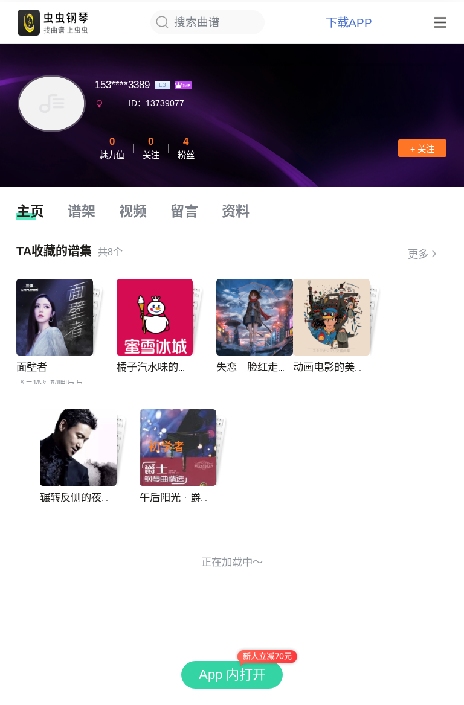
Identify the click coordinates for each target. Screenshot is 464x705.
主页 (30, 211)
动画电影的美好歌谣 (339, 367)
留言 (184, 211)
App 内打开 (232, 674)
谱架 (81, 211)
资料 (236, 211)
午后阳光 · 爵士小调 (185, 497)
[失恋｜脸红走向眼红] (254, 317)
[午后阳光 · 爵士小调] (178, 447)
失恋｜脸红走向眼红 (262, 367)
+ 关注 (422, 149)
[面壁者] (54, 317)
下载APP (349, 22)
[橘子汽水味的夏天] (155, 317)
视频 (133, 211)
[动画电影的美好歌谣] (331, 317)
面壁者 (31, 367)
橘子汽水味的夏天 (158, 367)
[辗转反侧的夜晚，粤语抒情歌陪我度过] (78, 447)
